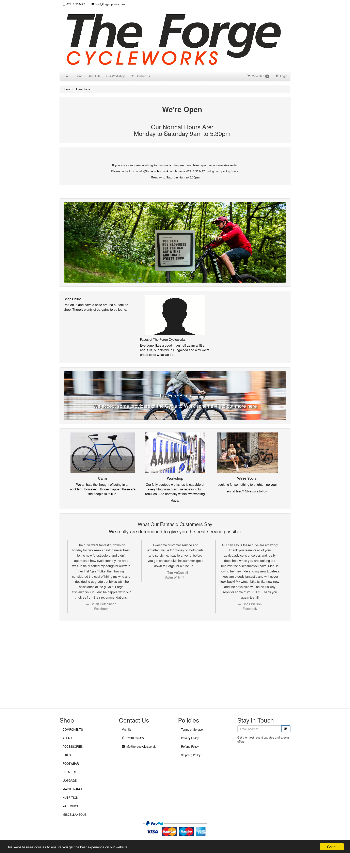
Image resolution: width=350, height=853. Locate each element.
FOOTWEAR (71, 763)
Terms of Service (192, 729)
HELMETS (69, 772)
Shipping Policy (191, 755)
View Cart (259, 76)
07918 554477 (75, 4)
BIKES (67, 755)
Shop (79, 76)
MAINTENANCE (73, 789)
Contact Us (142, 76)
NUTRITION (70, 797)
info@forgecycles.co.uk (154, 171)
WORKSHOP (71, 806)
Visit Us (126, 729)
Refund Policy (190, 746)
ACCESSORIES (73, 746)
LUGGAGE (70, 780)
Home (66, 89)
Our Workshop (115, 76)
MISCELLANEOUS (74, 814)
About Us (94, 76)
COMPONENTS (73, 729)
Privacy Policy (190, 738)
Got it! (331, 846)
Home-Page (82, 89)
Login (283, 76)
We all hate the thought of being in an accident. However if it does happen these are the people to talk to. (103, 489)
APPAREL (69, 738)
